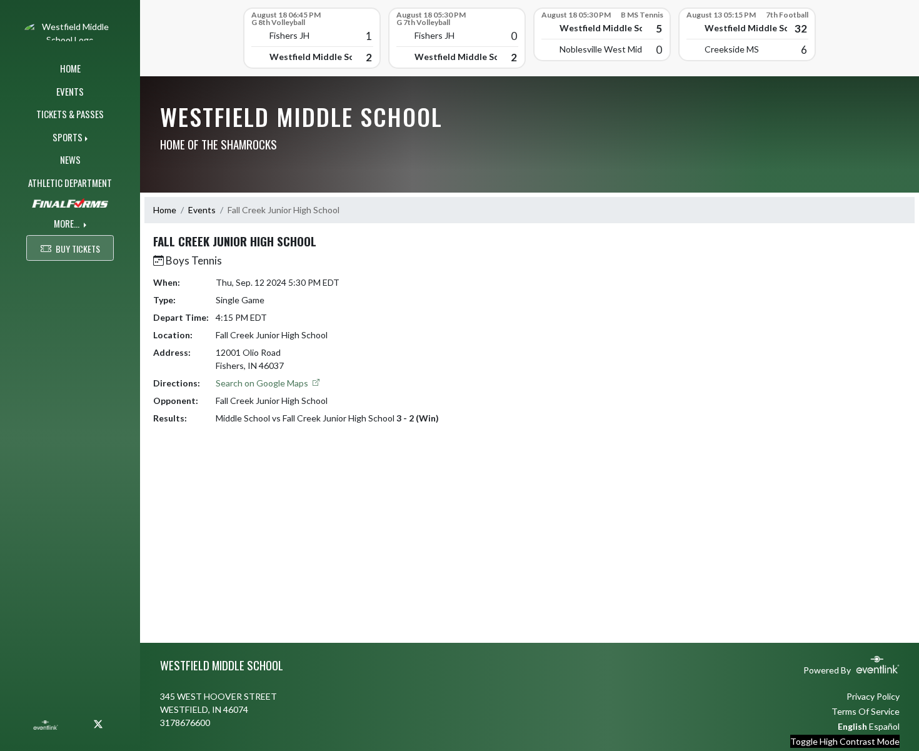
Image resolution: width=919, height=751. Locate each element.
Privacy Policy (873, 696)
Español (884, 726)
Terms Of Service (865, 711)
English (852, 726)
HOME (70, 68)
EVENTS (70, 91)
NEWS (70, 159)
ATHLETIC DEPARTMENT (70, 182)
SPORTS (68, 137)
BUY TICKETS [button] (78, 248)
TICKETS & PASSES (70, 114)
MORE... (67, 223)
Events (202, 209)
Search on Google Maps (263, 383)
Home (164, 209)
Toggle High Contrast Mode (845, 741)
